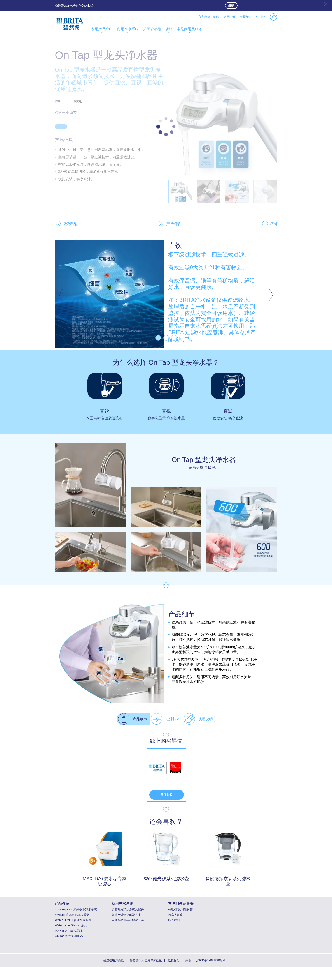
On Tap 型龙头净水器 (69, 936)
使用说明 (205, 719)
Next (270, 295)
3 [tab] (174, 338)
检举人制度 (175, 914)
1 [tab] (158, 338)
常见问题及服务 (189, 29)
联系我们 (174, 920)
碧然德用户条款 (113, 960)
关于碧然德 (152, 29)
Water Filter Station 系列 (71, 925)
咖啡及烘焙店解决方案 (126, 914)
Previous (62, 295)
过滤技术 (173, 719)
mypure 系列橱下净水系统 (72, 914)
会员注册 (229, 16)
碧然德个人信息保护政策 (146, 960)
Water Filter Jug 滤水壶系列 (73, 920)
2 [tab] (166, 338)
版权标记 (174, 960)
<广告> (260, 16)
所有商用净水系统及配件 (128, 909)
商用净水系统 (128, 29)
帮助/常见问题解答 (180, 909)
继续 (231, 5)
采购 (188, 960)
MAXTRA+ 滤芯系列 (68, 930)
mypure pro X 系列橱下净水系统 (76, 909)
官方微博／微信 (208, 16)
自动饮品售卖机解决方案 (128, 920)
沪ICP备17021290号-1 (210, 960)
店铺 (169, 29)
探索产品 (70, 224)
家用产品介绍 (102, 29)
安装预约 (245, 16)
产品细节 (173, 224)
